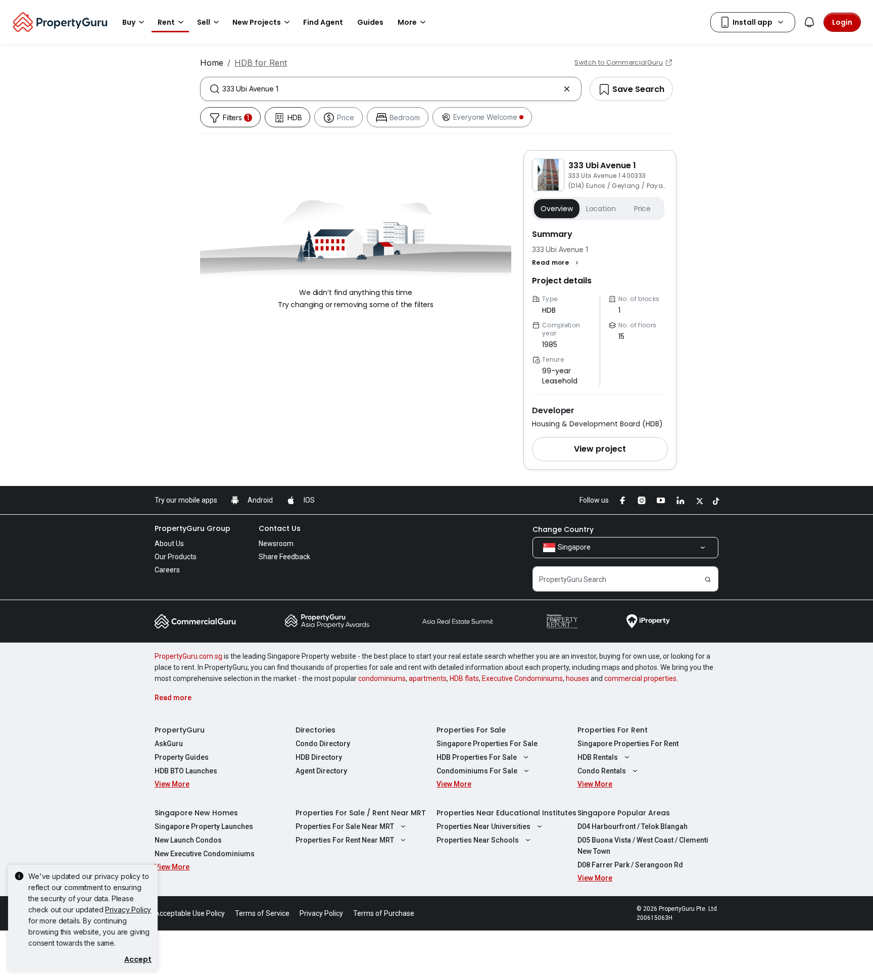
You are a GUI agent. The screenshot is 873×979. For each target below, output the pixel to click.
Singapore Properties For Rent (627, 744)
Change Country (563, 529)
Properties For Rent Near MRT (345, 840)
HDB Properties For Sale (477, 757)
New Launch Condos (188, 840)
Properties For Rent (612, 730)
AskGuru (169, 744)
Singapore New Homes (196, 813)
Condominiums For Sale (477, 771)
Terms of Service (262, 913)
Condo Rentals (601, 771)
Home (211, 63)
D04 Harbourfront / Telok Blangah (632, 826)
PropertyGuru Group (192, 528)
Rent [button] (166, 22)
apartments (428, 678)
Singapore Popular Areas (623, 813)
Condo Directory (323, 744)
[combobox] (390, 89)
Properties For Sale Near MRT (345, 826)
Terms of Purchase (383, 913)
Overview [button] (557, 209)
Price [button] (642, 209)
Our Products (176, 557)
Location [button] (601, 209)
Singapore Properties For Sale (487, 744)
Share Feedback (284, 557)
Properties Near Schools (478, 840)
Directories (315, 730)
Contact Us (280, 528)
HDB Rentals (597, 757)
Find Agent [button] (323, 22)
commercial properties (640, 678)
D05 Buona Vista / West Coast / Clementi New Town (642, 845)
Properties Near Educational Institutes (506, 813)
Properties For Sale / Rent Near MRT (361, 813)
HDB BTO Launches (186, 771)
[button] (556, 263)
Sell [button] (203, 22)
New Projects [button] (256, 22)
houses (577, 678)
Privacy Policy (128, 909)
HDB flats (464, 678)
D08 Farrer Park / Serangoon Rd (630, 865)
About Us (169, 544)
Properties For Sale (471, 730)
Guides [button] (370, 22)
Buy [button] (128, 22)
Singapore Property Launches (204, 826)
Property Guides (182, 757)
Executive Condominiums (522, 678)
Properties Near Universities (483, 826)
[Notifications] (809, 22)
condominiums (382, 678)
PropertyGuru (180, 730)
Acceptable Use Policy (190, 913)
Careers (167, 570)
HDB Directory (319, 757)
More (407, 22)
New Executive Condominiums (205, 854)
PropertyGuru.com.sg (188, 656)
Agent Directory (321, 771)
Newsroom (276, 544)
